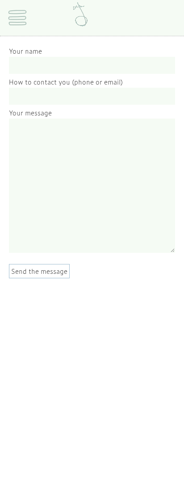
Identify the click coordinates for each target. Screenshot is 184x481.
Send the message (39, 271)
